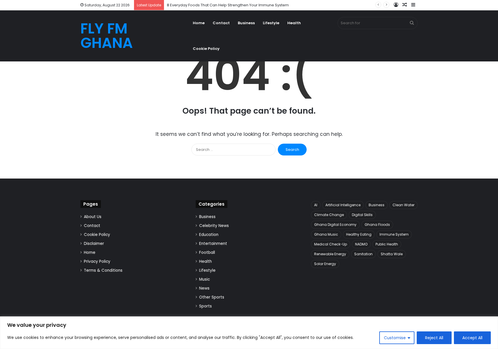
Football (207, 252)
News (204, 288)
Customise (395, 338)
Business (246, 23)
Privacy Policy (97, 261)
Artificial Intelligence (343, 204)
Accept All (472, 338)
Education (208, 234)
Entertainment (213, 243)
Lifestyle (271, 23)
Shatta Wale (392, 254)
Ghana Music (326, 234)
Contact (221, 23)
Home (199, 23)
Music (204, 279)
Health (294, 23)
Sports (205, 306)
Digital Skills (362, 214)
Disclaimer (94, 243)
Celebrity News (214, 225)
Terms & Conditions (103, 270)
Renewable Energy (330, 254)
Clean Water (403, 204)
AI (315, 204)
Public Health (387, 244)
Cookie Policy (206, 48)
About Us (92, 216)
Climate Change (329, 214)
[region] (249, 332)
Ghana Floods (377, 224)
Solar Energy (325, 263)
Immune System (394, 234)
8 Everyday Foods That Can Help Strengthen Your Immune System (228, 5)
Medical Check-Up (330, 244)
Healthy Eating (358, 234)
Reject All (434, 338)
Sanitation (363, 254)
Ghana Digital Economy (335, 224)
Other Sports (211, 297)
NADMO (361, 244)
